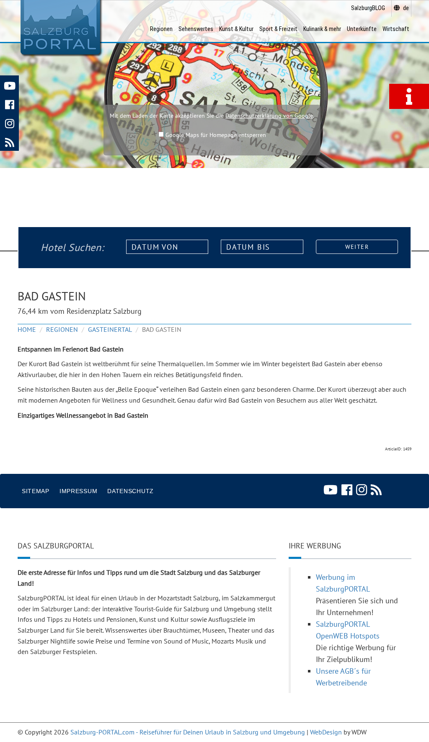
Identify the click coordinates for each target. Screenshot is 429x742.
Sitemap (35, 491)
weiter (357, 247)
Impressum (78, 491)
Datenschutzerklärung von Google (269, 115)
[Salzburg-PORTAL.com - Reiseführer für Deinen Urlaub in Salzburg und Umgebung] (60, 27)
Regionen (62, 329)
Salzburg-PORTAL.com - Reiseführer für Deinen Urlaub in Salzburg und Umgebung (187, 732)
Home (27, 329)
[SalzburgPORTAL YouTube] (9, 84)
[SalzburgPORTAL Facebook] (9, 103)
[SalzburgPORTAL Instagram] (9, 122)
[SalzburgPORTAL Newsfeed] (9, 141)
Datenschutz (130, 491)
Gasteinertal (110, 329)
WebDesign (326, 732)
